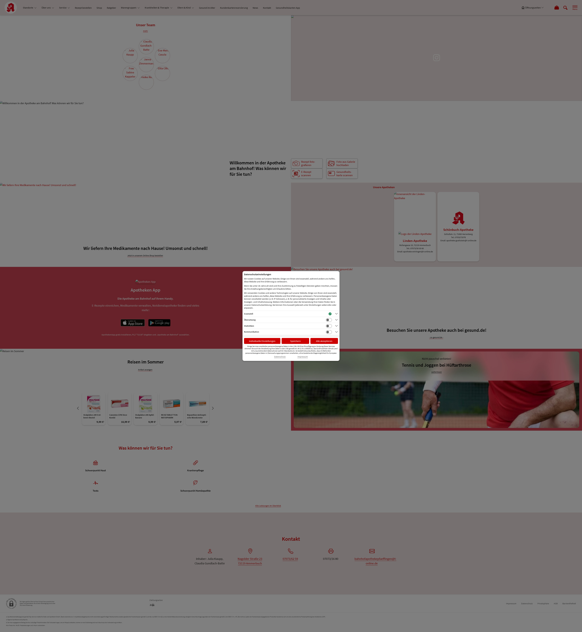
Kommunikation (251, 331)
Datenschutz (280, 356)
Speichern (295, 341)
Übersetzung (250, 319)
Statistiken (249, 325)
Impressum (303, 356)
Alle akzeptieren (324, 341)
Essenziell (248, 313)
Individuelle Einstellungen (262, 341)
